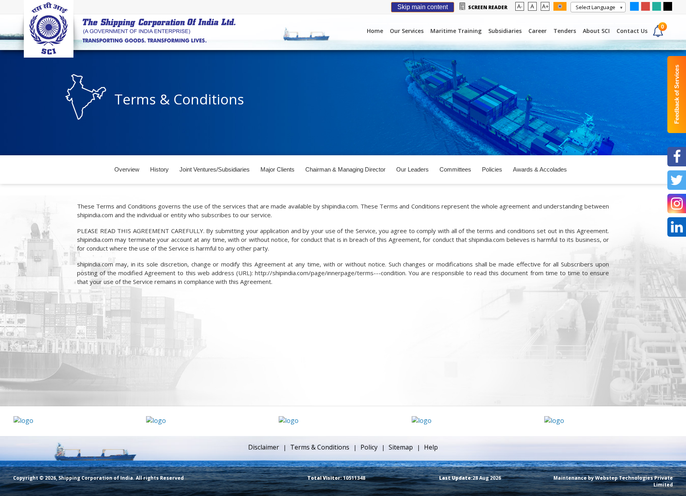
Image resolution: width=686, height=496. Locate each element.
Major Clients (277, 169)
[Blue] (634, 8)
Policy (369, 447)
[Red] (645, 8)
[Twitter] (676, 180)
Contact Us (632, 31)
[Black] (667, 8)
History (159, 169)
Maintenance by (613, 481)
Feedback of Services (676, 94)
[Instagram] (676, 203)
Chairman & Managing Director (345, 169)
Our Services (407, 31)
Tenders (564, 31)
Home (375, 31)
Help (431, 447)
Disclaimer (263, 447)
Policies (492, 169)
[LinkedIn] (676, 227)
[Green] (656, 8)
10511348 (336, 478)
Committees (455, 169)
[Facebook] (676, 156)
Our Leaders (412, 169)
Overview (126, 169)
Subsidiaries (505, 31)
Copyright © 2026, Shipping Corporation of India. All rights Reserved (98, 478)
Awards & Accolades (540, 169)
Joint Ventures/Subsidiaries (214, 169)
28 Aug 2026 (470, 478)
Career (537, 31)
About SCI (596, 31)
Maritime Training (456, 31)
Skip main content (422, 7)
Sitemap (401, 447)
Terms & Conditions (319, 447)
